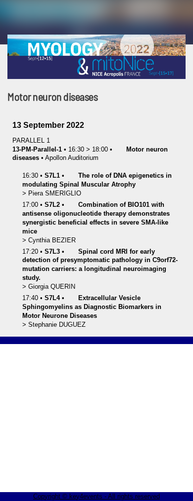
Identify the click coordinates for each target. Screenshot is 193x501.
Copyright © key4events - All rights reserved (96, 496)
